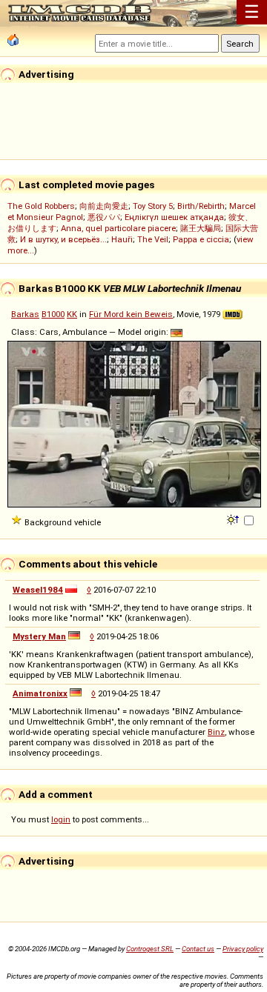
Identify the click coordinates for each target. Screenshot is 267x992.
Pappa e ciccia (201, 239)
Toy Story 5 (153, 206)
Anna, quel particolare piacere (118, 228)
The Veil (152, 239)
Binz (216, 732)
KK (72, 314)
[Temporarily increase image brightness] (234, 518)
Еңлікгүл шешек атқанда (174, 217)
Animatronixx (40, 693)
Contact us (198, 949)
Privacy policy (242, 949)
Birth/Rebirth (201, 206)
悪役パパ (104, 217)
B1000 (53, 314)
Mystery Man (39, 636)
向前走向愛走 (103, 206)
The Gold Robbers (41, 206)
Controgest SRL (150, 949)
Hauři (122, 239)
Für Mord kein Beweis (131, 314)
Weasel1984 (38, 590)
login (60, 819)
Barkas (25, 314)
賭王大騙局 (200, 228)
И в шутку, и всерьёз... (63, 239)
